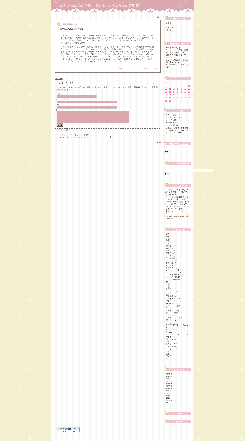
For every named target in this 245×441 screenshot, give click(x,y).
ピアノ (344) (171, 244)
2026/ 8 (169, 374)
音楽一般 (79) (171, 263)
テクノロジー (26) (173, 294)
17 (170, 95)
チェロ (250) (171, 251)
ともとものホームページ (176, 115)
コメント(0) (136, 68)
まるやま (169, 23)
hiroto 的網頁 (171, 120)
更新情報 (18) (171, 296)
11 (173, 92)
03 (170, 89)
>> (182, 78)
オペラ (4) (170, 349)
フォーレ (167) (172, 313)
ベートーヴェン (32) (174, 272)
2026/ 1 (169, 391)
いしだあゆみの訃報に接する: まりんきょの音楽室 (99, 6)
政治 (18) (169, 351)
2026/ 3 (169, 386)
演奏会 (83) (170, 253)
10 (170, 92)
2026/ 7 (169, 376)
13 (181, 92)
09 (166, 92)
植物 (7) (169, 356)
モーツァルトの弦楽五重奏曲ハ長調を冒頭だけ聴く (177, 51)
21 (185, 95)
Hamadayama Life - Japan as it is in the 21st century (177, 131)
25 (174, 98)
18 (174, 95)
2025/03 (177, 78)
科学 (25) (169, 287)
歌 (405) (169, 332)
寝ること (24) (171, 320)
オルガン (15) (171, 265)
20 (181, 95)
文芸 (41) (169, 282)
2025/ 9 (169, 400)
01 (189, 86)
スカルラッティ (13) (174, 318)
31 (170, 101)
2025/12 (169, 393)
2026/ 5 (169, 381)
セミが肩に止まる (173, 48)
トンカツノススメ (173, 118)
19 (177, 95)
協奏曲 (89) (170, 248)
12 (177, 92)
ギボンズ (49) (171, 339)
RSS (179, 414)
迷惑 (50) (169, 289)
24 (170, 98)
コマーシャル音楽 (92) (175, 306)
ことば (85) (170, 315)
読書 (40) (169, 284)
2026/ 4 (169, 384)
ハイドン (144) (172, 260)
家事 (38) (169, 241)
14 (185, 92)
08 (189, 89)
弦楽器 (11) (170, 301)
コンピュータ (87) (173, 279)
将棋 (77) (169, 323)
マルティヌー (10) (173, 275)
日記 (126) (170, 308)
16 (166, 95)
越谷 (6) (169, 354)
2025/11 (169, 396)
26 (177, 98)
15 (189, 92)
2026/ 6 (169, 379)
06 (181, 89)
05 (177, 89)
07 (185, 89)
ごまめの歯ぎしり (173, 125)
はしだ (168, 25)
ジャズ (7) (170, 342)
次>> (159, 17)
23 (166, 98)
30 (166, 101)
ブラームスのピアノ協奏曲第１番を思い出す (177, 61)
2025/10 (169, 398)
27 (181, 98)
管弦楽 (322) (171, 258)
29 (189, 98)
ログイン (179, 422)
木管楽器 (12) (171, 267)
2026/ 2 (169, 388)
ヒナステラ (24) (172, 270)
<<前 (155, 17)
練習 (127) (170, 236)
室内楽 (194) (171, 246)
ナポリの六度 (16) (173, 277)
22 (189, 95)
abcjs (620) (170, 303)
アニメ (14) (170, 255)
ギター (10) (170, 330)
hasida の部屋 (171, 123)
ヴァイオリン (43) (173, 299)
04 (174, 89)
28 (185, 98)
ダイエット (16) (172, 311)
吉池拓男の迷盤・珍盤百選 (177, 128)
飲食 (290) (170, 234)
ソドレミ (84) (171, 346)
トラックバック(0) (150, 68)
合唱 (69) (169, 239)
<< (173, 78)
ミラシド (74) (171, 344)
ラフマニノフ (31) (173, 291)
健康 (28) (169, 358)
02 (166, 89)
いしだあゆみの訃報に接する (71, 29)
